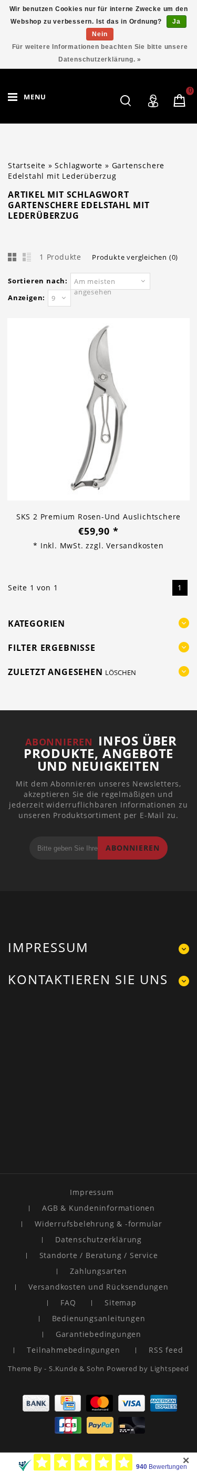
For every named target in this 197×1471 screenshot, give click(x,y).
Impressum (91, 1192)
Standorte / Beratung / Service (98, 1255)
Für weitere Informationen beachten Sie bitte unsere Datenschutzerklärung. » (100, 53)
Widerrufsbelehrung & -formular (98, 1224)
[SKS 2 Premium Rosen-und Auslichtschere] (98, 410)
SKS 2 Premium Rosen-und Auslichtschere (98, 517)
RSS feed (166, 1350)
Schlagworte (78, 165)
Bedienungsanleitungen (99, 1318)
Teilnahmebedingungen (73, 1350)
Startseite (27, 165)
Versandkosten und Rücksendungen (98, 1287)
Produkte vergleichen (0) (135, 257)
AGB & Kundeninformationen (98, 1208)
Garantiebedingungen (98, 1334)
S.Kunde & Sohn (78, 1368)
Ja (176, 21)
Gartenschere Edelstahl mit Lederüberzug (86, 170)
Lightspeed (169, 1368)
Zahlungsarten (98, 1271)
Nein (99, 34)
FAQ (68, 1302)
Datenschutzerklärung (98, 1239)
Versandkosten (134, 545)
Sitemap (121, 1302)
